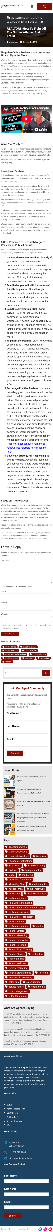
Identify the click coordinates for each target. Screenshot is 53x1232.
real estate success (19, 912)
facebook (41, 856)
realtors (8, 661)
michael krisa (10, 647)
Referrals (43, 973)
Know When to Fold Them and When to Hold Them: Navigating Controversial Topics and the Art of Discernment (33, 818)
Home (9, 1104)
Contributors (12, 1112)
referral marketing (18, 968)
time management (18, 991)
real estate (29, 658)
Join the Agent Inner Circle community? (17, 586)
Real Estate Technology (21, 917)
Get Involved (12, 1117)
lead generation (33, 870)
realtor (39, 926)
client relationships (19, 856)
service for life (16, 987)
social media (38, 987)
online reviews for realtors (15, 654)
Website (4, 614)
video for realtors (17, 996)
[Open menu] (32, 6)
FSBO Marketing (36, 865)
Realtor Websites (17, 963)
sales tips (14, 982)
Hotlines (13, 870)
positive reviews (11, 658)
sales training (33, 982)
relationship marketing (20, 977)
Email (4, 602)
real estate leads (17, 898)
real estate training (18, 926)
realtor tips (45, 658)
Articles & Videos (14, 1121)
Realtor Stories (16, 954)
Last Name (13, 726)
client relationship (18, 851)
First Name (14, 713)
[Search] (46, 673)
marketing (27, 875)
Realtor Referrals (17, 945)
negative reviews (29, 647)
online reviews (30, 650)
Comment (5, 560)
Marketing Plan (17, 884)
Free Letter (14, 865)
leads (11, 875)
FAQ (8, 1124)
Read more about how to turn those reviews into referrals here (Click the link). (27, 448)
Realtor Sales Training (20, 949)
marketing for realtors (20, 879)
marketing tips (39, 884)
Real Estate (16, 641)
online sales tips (39, 654)
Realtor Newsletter (18, 940)
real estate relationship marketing (26, 907)
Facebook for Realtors (20, 861)
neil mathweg (37, 889)
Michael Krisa (13, 42)
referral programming (20, 973)
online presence (11, 650)
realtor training (16, 959)
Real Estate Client (37, 893)
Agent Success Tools (16, 1108)
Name (4, 591)
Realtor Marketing (18, 935)
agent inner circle (18, 847)
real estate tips (16, 921)
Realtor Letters (16, 931)
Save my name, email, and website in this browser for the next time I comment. (27, 627)
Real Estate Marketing (20, 903)
